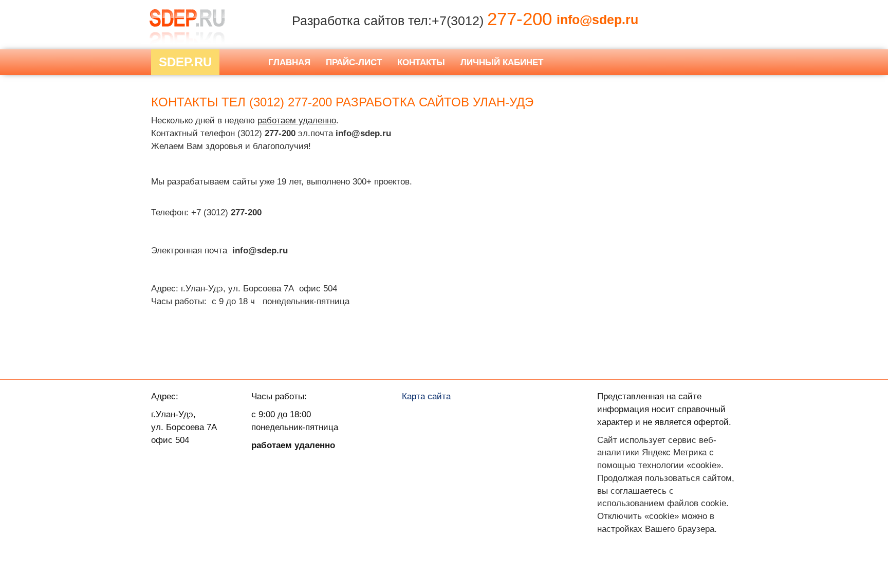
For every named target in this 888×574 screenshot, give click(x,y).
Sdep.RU (185, 62)
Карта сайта (426, 396)
